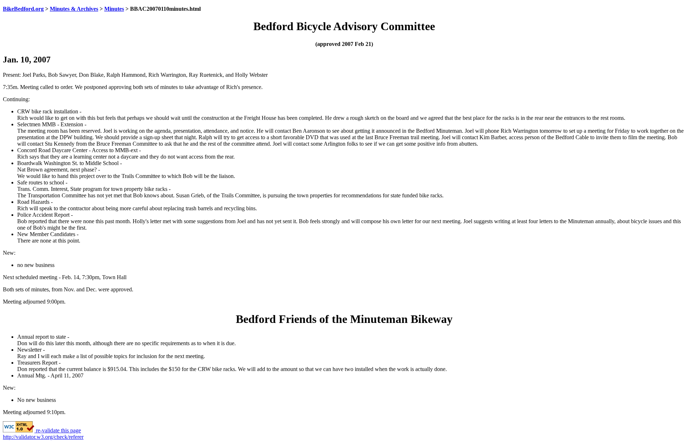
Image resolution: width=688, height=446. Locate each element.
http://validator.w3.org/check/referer (43, 437)
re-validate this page (57, 430)
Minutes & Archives (74, 9)
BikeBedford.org (23, 9)
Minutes (114, 9)
